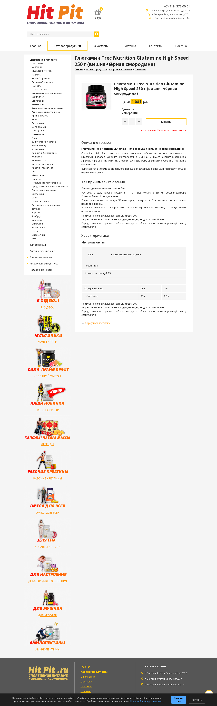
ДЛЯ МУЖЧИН (47, 615)
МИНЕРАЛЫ (38, 104)
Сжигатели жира (41, 201)
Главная (35, 46)
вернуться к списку (97, 323)
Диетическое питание (42, 251)
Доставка (129, 46)
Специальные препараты (46, 205)
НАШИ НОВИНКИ (47, 410)
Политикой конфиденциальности (147, 701)
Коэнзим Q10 (39, 160)
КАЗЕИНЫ (37, 67)
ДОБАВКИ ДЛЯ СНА (47, 547)
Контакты (155, 46)
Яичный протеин (41, 78)
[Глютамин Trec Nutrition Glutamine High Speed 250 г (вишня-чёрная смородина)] (96, 106)
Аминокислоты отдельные (46, 111)
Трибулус (37, 216)
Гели (34, 138)
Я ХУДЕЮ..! (47, 307)
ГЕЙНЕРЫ (36, 85)
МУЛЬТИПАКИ (47, 342)
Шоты (35, 231)
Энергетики (38, 234)
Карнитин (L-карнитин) (44, 152)
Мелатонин (38, 175)
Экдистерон (38, 227)
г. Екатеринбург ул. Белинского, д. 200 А (170, 10)
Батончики (38, 123)
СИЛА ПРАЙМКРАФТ (47, 376)
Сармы (35, 197)
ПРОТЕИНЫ (38, 63)
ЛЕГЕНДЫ (47, 444)
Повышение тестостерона (46, 182)
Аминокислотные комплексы (47, 108)
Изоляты (36, 74)
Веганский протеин (42, 82)
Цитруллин (38, 223)
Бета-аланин (39, 126)
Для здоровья (38, 244)
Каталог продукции (67, 46)
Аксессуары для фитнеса (44, 263)
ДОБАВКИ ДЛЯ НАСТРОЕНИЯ (47, 581)
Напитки (36, 178)
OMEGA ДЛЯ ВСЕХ (47, 513)
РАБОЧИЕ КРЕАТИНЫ (47, 478)
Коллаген (37, 156)
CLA (34, 171)
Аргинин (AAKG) (40, 115)
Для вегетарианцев (41, 257)
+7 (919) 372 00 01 (177, 6)
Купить (166, 121)
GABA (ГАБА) (38, 130)
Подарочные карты (41, 269)
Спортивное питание (43, 59)
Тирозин (36, 212)
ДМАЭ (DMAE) (39, 145)
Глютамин (38, 134)
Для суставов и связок (44, 141)
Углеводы (37, 219)
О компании (102, 46)
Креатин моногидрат (43, 164)
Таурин (36, 208)
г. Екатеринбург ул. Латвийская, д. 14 (171, 18)
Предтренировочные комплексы (50, 186)
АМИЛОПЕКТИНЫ (47, 649)
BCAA (34, 119)
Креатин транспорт (42, 167)
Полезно (181, 46)
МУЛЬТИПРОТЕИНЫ (42, 70)
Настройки (197, 700)
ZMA (34, 238)
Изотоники (38, 149)
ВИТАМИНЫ (38, 100)
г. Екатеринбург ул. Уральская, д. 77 (171, 14)
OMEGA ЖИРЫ (39, 89)
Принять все (178, 699)
